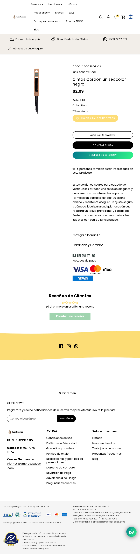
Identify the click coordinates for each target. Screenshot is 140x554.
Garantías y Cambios (88, 245)
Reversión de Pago (58, 473)
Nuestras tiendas (103, 443)
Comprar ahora (103, 145)
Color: (76, 105)
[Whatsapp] (93, 255)
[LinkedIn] (88, 255)
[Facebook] (74, 255)
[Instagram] (69, 346)
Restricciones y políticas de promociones (64, 460)
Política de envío (57, 454)
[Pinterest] (84, 255)
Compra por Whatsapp (102, 155)
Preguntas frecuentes (61, 483)
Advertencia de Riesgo (61, 478)
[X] (79, 255)
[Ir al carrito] (123, 17)
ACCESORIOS (92, 66)
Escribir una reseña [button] (70, 316)
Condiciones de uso (59, 438)
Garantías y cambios (60, 448)
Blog (95, 459)
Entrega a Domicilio (86, 235)
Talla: (76, 100)
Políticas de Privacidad (61, 443)
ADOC (77, 66)
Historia (97, 438)
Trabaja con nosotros (106, 448)
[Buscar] (101, 17)
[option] (36, 90)
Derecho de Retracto (60, 468)
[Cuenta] (108, 17)
